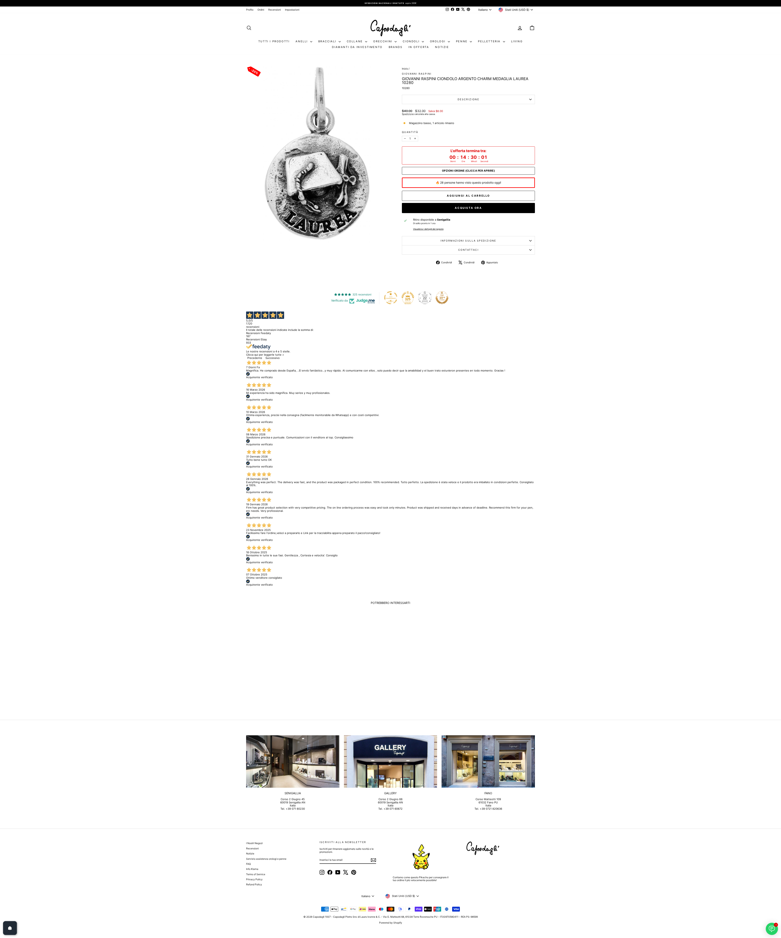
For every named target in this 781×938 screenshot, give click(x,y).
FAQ (248, 863)
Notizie (442, 47)
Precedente (254, 358)
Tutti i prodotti (274, 41)
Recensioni (274, 9)
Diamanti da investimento (357, 47)
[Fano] (488, 761)
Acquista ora (468, 207)
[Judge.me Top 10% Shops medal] (441, 297)
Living (517, 41)
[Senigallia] (292, 761)
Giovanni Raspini (416, 73)
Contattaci (468, 249)
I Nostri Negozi (254, 843)
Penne (462, 41)
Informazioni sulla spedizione (468, 240)
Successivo (272, 358)
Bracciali (328, 41)
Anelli (302, 41)
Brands (395, 47)
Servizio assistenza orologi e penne (266, 858)
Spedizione (408, 114)
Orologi (438, 41)
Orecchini (383, 41)
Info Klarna (252, 868)
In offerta (418, 47)
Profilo (249, 9)
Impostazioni (292, 9)
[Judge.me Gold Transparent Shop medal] (390, 297)
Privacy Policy (254, 879)
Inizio (405, 68)
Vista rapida (280, 679)
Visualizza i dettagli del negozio (428, 229)
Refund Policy (254, 884)
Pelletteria (490, 41)
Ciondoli (412, 41)
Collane (355, 41)
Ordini (260, 9)
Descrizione (468, 99)
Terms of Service (255, 874)
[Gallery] (390, 761)
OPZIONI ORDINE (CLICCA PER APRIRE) (468, 170)
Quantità (410, 132)
